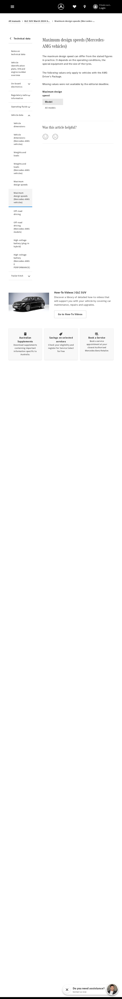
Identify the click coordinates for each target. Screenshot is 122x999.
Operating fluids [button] (19, 106)
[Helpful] (45, 137)
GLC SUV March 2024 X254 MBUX (37, 21)
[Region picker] (84, 6)
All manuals (14, 21)
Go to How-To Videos (70, 314)
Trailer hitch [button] (17, 275)
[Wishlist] (74, 6)
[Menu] (12, 6)
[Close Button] (67, 990)
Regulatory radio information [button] (19, 97)
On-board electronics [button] (16, 85)
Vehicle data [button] (17, 115)
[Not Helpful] (55, 137)
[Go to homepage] (61, 6)
